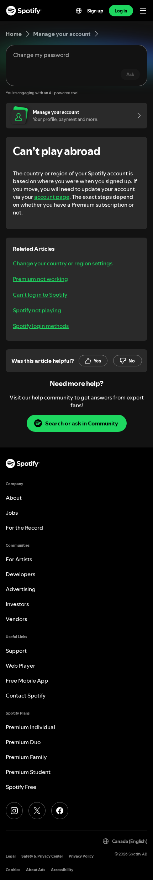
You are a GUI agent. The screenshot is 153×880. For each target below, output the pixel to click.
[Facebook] (59, 810)
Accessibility (62, 870)
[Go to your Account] (137, 115)
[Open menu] (143, 10)
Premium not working (40, 279)
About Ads (35, 870)
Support (16, 650)
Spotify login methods (41, 326)
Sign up (95, 10)
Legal (11, 856)
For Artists (19, 559)
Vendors (16, 619)
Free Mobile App (27, 680)
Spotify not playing (37, 310)
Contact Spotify (26, 695)
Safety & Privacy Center (42, 856)
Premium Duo (23, 742)
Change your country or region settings (62, 263)
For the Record (24, 527)
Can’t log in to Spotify (40, 294)
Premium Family (26, 757)
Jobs (12, 512)
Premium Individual (30, 727)
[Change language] (78, 10)
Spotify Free (21, 787)
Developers (20, 574)
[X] (37, 810)
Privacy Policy (81, 856)
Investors (17, 604)
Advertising (21, 589)
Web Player (20, 665)
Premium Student (28, 772)
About (14, 498)
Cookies (13, 870)
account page (51, 197)
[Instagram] (14, 810)
